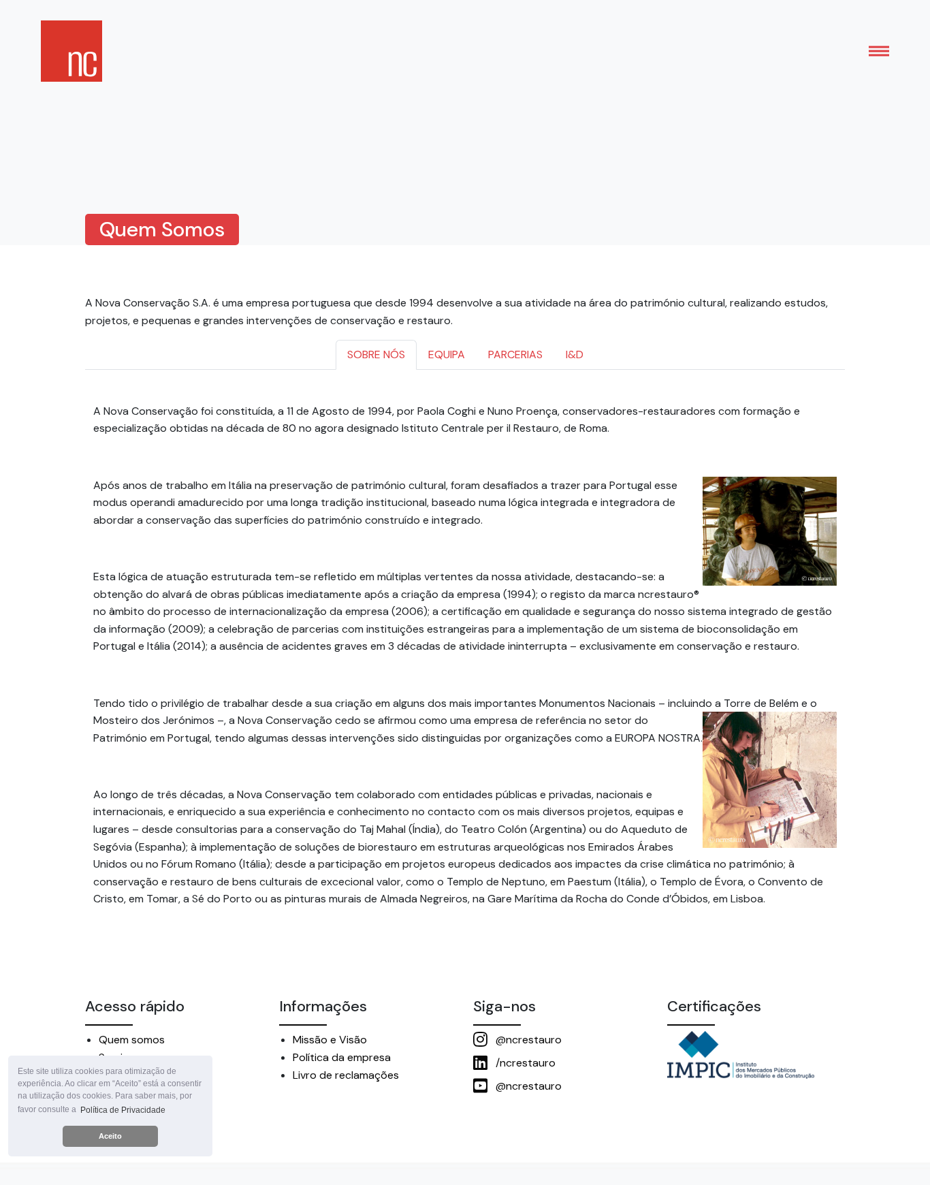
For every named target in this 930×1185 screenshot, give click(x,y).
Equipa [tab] (446, 354)
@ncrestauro (527, 1039)
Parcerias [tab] (515, 354)
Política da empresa (342, 1057)
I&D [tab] (574, 354)
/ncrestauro (524, 1063)
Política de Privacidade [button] (122, 1110)
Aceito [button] (110, 1136)
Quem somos (132, 1039)
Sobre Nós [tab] (376, 354)
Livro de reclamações (346, 1075)
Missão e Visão (330, 1039)
